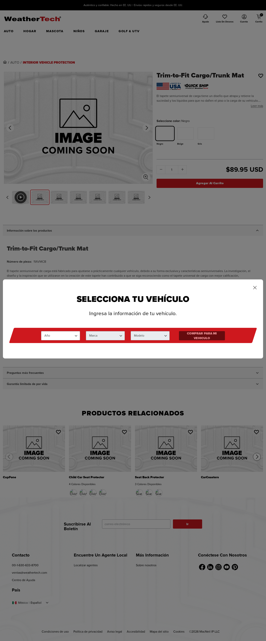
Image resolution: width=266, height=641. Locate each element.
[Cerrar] (255, 288)
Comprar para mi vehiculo (202, 335)
